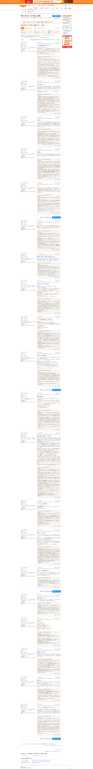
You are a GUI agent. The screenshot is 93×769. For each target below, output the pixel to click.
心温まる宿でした (40, 84)
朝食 (48, 39)
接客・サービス (54, 39)
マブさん (23, 282)
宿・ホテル (22, 13)
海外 (65, 8)
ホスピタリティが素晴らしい (42, 503)
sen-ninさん (24, 596)
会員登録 (39, 5)
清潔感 (58, 39)
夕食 (50, 39)
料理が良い (39, 152)
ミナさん (23, 569)
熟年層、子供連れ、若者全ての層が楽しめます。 (46, 256)
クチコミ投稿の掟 (42, 37)
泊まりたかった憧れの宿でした (43, 570)
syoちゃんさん (24, 531)
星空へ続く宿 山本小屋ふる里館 (55, 13)
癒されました (39, 680)
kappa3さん (24, 434)
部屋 (44, 39)
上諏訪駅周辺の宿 (65, 32)
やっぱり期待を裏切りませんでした (44, 45)
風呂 (46, 39)
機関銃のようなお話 (41, 652)
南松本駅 (33, 762)
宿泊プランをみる (56, 217)
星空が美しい (39, 621)
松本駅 (49, 760)
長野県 (25, 13)
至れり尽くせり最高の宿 (41, 355)
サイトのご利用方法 (65, 3)
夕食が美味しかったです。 (42, 597)
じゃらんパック (36, 8)
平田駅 (39, 762)
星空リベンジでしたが (41, 532)
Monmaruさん (24, 83)
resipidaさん (24, 184)
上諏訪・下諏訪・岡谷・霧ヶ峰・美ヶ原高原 (32, 13)
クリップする (56, 17)
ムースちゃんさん (25, 318)
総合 (42, 39)
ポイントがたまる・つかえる (24, 11)
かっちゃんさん (24, 222)
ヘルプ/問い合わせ (71, 3)
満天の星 (38, 120)
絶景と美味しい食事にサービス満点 (44, 436)
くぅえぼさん (24, 44)
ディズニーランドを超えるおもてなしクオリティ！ (47, 707)
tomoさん (23, 395)
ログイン (36, 5)
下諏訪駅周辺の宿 (65, 33)
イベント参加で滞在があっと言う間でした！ (45, 319)
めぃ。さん (24, 354)
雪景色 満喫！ (40, 396)
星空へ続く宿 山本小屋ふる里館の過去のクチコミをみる (52, 745)
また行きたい (39, 223)
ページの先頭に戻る (58, 749)
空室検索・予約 (56, 15)
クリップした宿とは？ (69, 18)
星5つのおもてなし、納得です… (43, 283)
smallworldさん (24, 706)
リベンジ (38, 186)
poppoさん (24, 255)
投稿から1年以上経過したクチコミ (37, 755)
